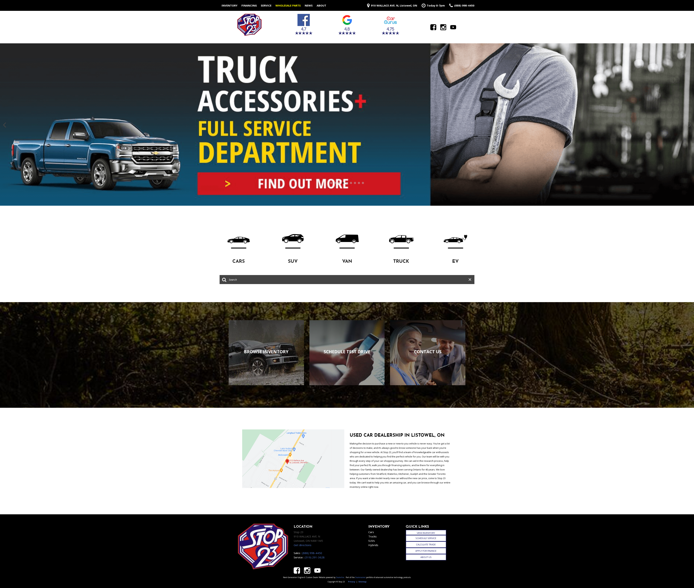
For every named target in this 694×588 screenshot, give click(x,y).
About (321, 5)
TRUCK (401, 261)
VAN (347, 261)
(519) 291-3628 (315, 557)
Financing (249, 5)
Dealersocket (360, 577)
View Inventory (426, 533)
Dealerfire (340, 577)
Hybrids (373, 545)
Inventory (229, 5)
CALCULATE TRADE (426, 544)
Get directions (302, 545)
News (309, 5)
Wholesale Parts (288, 5)
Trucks (372, 536)
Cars (371, 532)
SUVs (371, 540)
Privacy (351, 581)
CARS (238, 261)
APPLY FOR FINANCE (425, 550)
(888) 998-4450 (312, 553)
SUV (293, 261)
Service (266, 5)
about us (426, 557)
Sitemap (362, 581)
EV (455, 261)
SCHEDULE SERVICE (425, 538)
